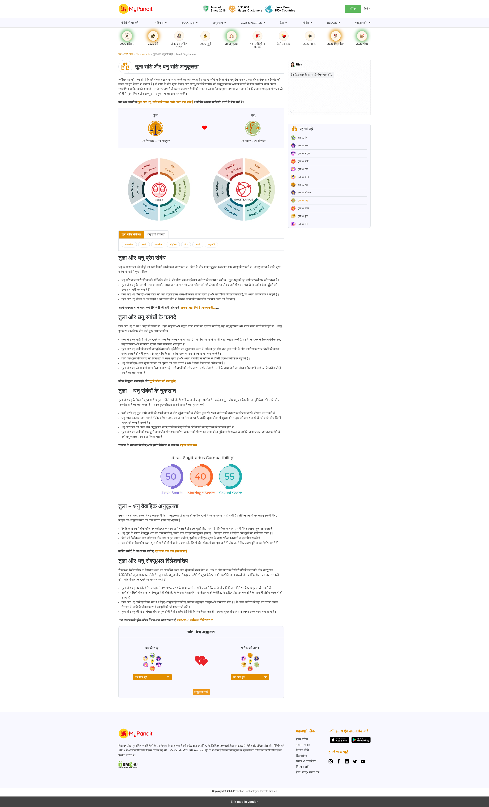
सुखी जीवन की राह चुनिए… (164, 381)
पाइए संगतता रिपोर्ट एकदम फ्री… (197, 307)
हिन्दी (366, 8)
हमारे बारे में (302, 739)
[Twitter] (354, 762)
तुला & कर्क (303, 161)
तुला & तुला (303, 184)
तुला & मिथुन (304, 153)
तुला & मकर (303, 208)
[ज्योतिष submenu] (311, 23)
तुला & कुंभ (303, 216)
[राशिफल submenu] (166, 23)
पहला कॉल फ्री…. (190, 445)
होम (119, 54)
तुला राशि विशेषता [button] (131, 234)
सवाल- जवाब (303, 744)
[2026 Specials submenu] (264, 23)
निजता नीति (302, 750)
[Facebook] (338, 762)
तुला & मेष (302, 137)
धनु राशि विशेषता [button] (156, 234)
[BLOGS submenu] (339, 23)
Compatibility (143, 54)
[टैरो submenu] (286, 23)
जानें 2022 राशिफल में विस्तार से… (195, 620)
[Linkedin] (346, 762)
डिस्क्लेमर (301, 755)
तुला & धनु (303, 200)
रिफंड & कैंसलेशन (306, 761)
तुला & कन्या (303, 176)
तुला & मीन (303, 223)
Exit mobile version (244, 802)
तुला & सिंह (303, 169)
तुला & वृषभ (303, 145)
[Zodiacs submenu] (197, 23)
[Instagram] (331, 762)
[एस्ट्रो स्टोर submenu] (370, 23)
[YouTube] (362, 762)
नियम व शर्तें (302, 766)
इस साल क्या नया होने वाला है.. (171, 551)
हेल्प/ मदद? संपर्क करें (307, 772)
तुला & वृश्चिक (304, 192)
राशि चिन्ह (128, 54)
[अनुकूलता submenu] (225, 23)
